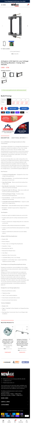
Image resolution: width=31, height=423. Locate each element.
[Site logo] (15, 4)
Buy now (24, 108)
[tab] (5, 138)
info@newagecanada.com (8, 382)
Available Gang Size (5, 70)
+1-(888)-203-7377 (7, 380)
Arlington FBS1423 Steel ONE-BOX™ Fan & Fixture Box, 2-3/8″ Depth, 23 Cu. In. (7, 341)
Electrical (5, 345)
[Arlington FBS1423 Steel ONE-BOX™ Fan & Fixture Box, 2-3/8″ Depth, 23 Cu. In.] (8, 331)
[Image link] (7, 374)
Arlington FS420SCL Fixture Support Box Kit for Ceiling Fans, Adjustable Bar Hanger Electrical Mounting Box (22, 343)
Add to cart (13, 108)
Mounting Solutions (22, 348)
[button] (2, 25)
